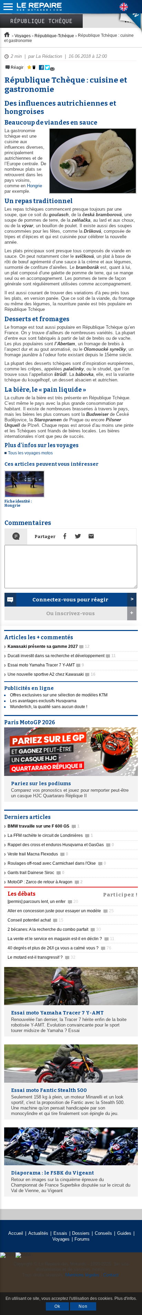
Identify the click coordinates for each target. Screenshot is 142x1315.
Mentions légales (82, 1274)
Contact (111, 1274)
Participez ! (120, 894)
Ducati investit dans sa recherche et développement (62, 655)
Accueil (15, 1233)
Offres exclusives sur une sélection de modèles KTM (59, 695)
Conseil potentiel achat (35, 920)
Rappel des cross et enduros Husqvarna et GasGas (61, 844)
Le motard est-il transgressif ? (41, 957)
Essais (60, 1233)
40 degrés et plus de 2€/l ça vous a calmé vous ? (59, 948)
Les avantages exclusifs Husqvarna (43, 700)
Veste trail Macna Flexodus (38, 854)
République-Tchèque (54, 35)
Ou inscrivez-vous (70, 613)
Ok (57, 1306)
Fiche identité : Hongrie (18, 503)
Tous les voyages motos (30, 453)
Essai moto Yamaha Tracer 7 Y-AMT (46, 665)
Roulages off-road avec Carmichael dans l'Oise (57, 863)
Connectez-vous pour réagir (70, 600)
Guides (124, 1233)
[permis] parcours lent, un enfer (43, 901)
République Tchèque (41, 21)
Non (83, 1306)
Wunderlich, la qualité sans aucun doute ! (48, 706)
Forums (82, 1239)
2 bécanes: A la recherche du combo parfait (54, 929)
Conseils (103, 1233)
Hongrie (34, 185)
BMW (124, 17)
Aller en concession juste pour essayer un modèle (61, 910)
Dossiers (81, 1233)
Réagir (16, 67)
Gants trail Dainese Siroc (36, 872)
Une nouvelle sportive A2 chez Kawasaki (51, 674)
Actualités (38, 1233)
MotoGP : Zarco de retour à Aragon (45, 882)
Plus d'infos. (125, 1298)
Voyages (22, 35)
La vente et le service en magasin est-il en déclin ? (61, 938)
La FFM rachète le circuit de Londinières (50, 835)
